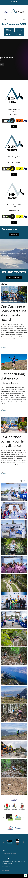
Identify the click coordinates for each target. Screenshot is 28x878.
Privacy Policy (6, 866)
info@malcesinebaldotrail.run (9, 853)
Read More (3, 347)
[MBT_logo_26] (14, 130)
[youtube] (8, 858)
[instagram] (5, 858)
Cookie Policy (5, 870)
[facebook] (2, 858)
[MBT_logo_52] (14, 82)
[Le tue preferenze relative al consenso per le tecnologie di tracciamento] (25, 875)
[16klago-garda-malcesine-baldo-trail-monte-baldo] (14, 178)
